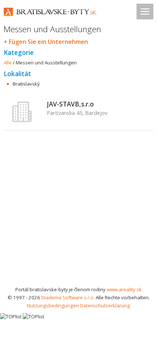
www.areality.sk (124, 289)
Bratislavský (26, 83)
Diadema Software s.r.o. (68, 297)
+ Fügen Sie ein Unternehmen (46, 42)
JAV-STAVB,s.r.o (70, 104)
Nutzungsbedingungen (53, 305)
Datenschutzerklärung (105, 305)
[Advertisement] (78, 219)
